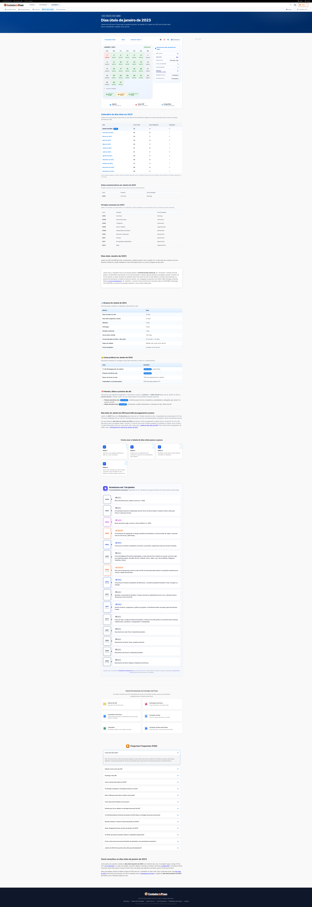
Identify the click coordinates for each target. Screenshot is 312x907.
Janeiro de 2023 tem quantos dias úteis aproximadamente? (123, 848)
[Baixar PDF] (164, 39)
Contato (186, 901)
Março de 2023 (107, 136)
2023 (113, 15)
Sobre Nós (126, 901)
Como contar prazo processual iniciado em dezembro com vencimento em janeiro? (130, 841)
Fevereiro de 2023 (108, 132)
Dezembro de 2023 (108, 171)
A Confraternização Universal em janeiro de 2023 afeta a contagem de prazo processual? (132, 815)
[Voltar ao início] (156, 895)
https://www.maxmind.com (170, 903)
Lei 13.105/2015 (109, 866)
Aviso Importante (161, 901)
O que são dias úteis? (111, 753)
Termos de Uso (150, 901)
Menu (303, 5)
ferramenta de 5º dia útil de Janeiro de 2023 (124, 427)
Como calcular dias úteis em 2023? (116, 782)
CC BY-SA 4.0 (140, 670)
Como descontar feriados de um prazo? (117, 802)
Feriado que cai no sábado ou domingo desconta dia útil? (122, 808)
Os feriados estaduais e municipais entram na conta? (121, 788)
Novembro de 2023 (108, 167)
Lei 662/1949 (165, 866)
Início (103, 15)
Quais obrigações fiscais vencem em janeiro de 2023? (121, 828)
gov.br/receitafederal (115, 281)
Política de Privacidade (138, 901)
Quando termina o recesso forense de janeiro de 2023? (122, 821)
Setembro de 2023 (108, 159)
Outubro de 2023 (107, 163)
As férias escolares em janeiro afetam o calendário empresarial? (124, 835)
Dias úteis (108, 15)
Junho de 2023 (107, 148)
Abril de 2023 (106, 140)
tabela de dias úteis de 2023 (149, 425)
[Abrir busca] (290, 4)
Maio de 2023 (106, 144)
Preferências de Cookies (175, 901)
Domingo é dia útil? (111, 775)
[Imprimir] (160, 39)
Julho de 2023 (106, 152)
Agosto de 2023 (107, 155)
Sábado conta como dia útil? (113, 769)
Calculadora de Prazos (147, 873)
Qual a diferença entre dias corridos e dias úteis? (120, 795)
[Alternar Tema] (295, 4)
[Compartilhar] (168, 39)
